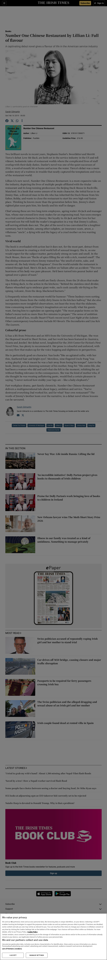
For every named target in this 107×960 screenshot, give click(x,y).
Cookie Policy (32, 932)
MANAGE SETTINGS (36, 955)
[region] (53, 936)
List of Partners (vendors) (12, 949)
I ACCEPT (12, 955)
